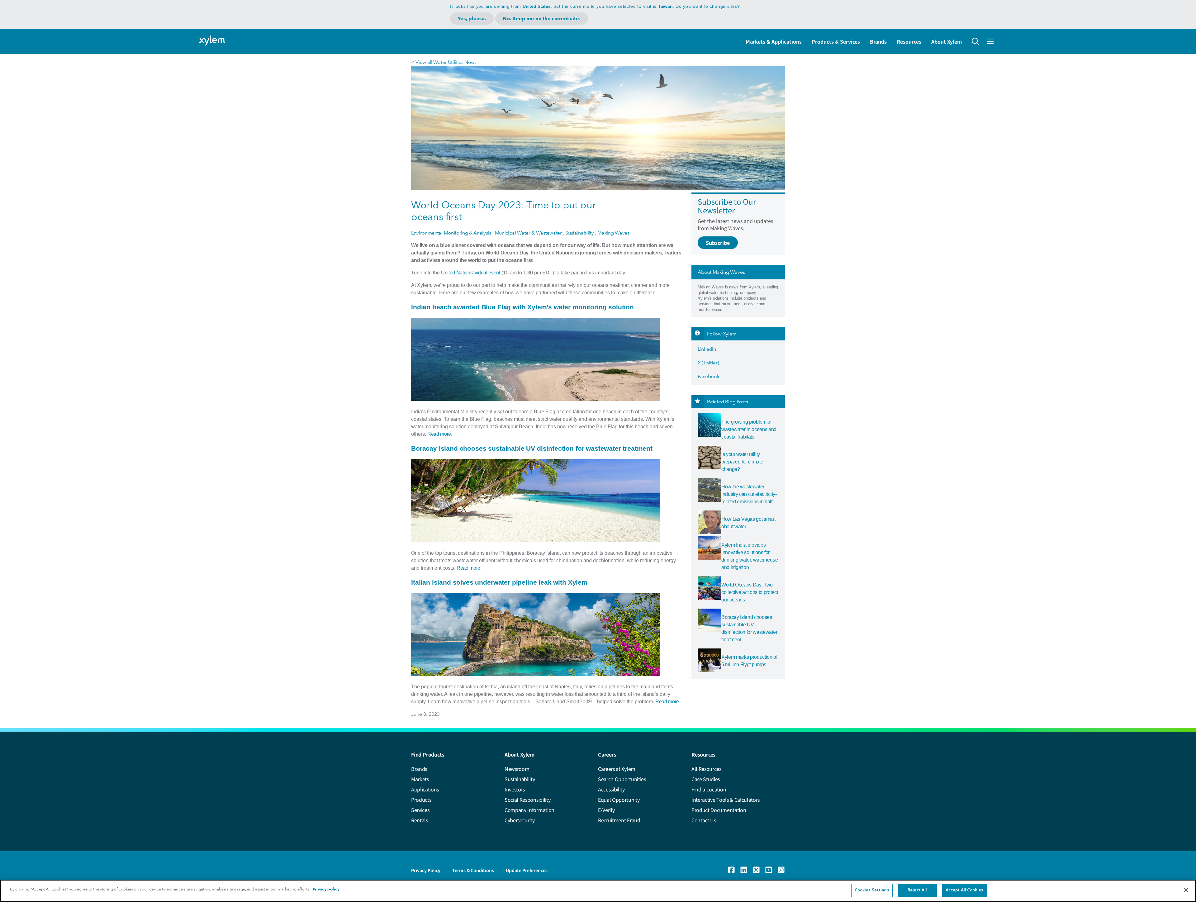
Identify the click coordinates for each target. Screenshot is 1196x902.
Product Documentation (718, 810)
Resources (909, 41)
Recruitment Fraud (619, 820)
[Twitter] (756, 870)
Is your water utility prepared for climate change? (742, 462)
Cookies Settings (872, 890)
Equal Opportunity (619, 799)
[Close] (1186, 890)
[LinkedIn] (744, 870)
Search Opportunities (622, 779)
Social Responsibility (527, 799)
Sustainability (520, 779)
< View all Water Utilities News (444, 62)
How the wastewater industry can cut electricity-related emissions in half (749, 494)
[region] (598, 891)
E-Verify (606, 810)
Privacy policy (326, 889)
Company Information (529, 810)
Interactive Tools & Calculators (725, 799)
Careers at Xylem (616, 768)
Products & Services (836, 41)
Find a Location (708, 789)
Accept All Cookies (964, 890)
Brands (878, 41)
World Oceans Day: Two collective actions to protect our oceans (749, 592)
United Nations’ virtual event (470, 272)
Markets (420, 779)
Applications (425, 789)
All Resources (706, 768)
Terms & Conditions (473, 870)
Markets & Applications (774, 41)
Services (420, 810)
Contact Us (703, 820)
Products (421, 799)
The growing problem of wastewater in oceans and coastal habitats (748, 429)
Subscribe (718, 242)
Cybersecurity (520, 820)
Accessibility (611, 789)
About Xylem (946, 41)
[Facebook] (731, 870)
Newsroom (517, 768)
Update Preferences (527, 870)
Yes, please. (472, 18)
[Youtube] (768, 870)
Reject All (917, 890)
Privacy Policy (425, 870)
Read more (439, 434)
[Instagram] (781, 870)
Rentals (419, 820)
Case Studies (705, 779)
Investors (515, 789)
